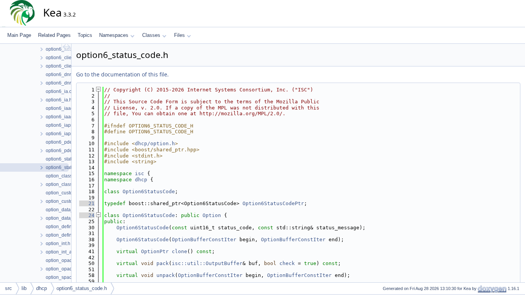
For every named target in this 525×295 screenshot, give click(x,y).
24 (87, 215)
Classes (151, 35)
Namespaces (113, 35)
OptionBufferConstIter (204, 239)
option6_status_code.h (81, 288)
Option (212, 215)
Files (179, 35)
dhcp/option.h (155, 143)
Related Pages (54, 35)
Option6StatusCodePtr (273, 203)
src (8, 288)
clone (179, 251)
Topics (85, 35)
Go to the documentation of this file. (122, 74)
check (287, 263)
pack (162, 263)
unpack (165, 275)
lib (24, 288)
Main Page (19, 35)
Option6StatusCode (149, 191)
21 (87, 203)
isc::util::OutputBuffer (207, 263)
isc (139, 173)
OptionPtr (155, 251)
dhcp (141, 179)
